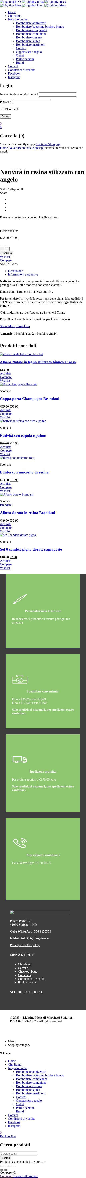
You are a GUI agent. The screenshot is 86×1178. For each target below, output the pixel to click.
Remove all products (25, 1176)
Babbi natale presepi (31, 147)
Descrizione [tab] (15, 271)
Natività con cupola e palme (23, 435)
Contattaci (24, 975)
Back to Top (8, 1136)
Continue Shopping (48, 144)
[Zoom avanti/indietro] (1, 1166)
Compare (6, 1176)
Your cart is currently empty (17, 144)
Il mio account (27, 982)
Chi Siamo (24, 964)
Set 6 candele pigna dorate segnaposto (31, 549)
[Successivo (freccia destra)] (5, 1170)
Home (4, 147)
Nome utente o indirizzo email (19, 94)
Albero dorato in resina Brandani (27, 513)
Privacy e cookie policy (25, 945)
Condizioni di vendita (31, 978)
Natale (13, 147)
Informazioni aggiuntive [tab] (23, 274)
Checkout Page (27, 971)
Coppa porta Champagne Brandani (29, 399)
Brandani (6, 505)
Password (6, 101)
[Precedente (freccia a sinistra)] (1, 1170)
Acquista (7, 252)
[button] (5, 373)
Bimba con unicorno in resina (24, 472)
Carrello (23, 968)
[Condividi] (9, 1166)
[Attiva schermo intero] (5, 1166)
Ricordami (11, 109)
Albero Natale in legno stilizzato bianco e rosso (38, 362)
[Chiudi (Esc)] (13, 1166)
